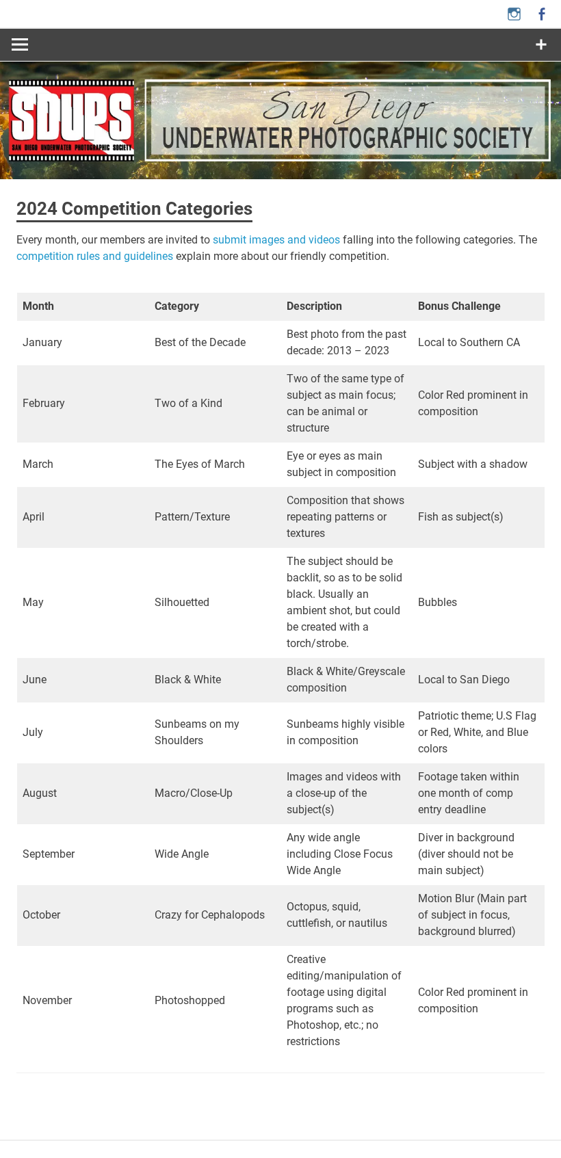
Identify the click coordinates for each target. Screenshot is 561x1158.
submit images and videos (276, 239)
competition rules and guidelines (94, 256)
